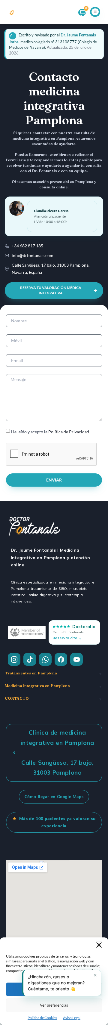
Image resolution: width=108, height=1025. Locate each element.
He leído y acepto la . (50, 431)
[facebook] (61, 659)
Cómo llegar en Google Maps (54, 796)
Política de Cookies (42, 1017)
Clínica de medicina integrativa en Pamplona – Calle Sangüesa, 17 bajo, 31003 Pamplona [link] (57, 752)
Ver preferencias (54, 1005)
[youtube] (76, 659)
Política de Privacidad (68, 431)
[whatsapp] (45, 659)
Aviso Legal (71, 1017)
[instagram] (14, 659)
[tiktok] (29, 659)
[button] (99, 945)
